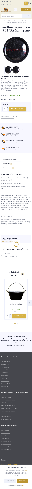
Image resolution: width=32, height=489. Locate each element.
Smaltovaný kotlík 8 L (16, 304)
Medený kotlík (4, 369)
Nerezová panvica (5, 435)
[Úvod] (6, 9)
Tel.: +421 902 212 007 (6, 2)
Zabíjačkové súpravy (6, 419)
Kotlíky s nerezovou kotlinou (8, 400)
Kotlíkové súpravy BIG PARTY (8, 414)
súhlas (25, 470)
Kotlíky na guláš (11, 20)
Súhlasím (22, 481)
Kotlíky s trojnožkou (6, 397)
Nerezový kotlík (5, 367)
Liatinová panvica (5, 433)
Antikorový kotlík (5, 364)
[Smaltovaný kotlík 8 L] (16, 291)
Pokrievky (24, 20)
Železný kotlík (4, 375)
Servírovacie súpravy (6, 416)
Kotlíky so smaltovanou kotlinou (9, 408)
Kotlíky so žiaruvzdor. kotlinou (8, 405)
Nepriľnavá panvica (6, 444)
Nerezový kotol (4, 386)
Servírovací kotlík (5, 381)
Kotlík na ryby (4, 378)
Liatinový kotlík (4, 372)
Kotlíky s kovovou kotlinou (7, 402)
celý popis (8, 90)
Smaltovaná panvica (6, 441)
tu (23, 485)
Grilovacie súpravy (5, 430)
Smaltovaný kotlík (5, 361)
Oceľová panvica (5, 438)
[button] (15, 323)
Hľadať (27, 16)
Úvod (5, 20)
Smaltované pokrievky (10, 256)
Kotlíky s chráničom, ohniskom (8, 411)
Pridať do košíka (17, 109)
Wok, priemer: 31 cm (6, 446)
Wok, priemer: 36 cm (6, 449)
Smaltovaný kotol (5, 383)
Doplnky (19, 20)
